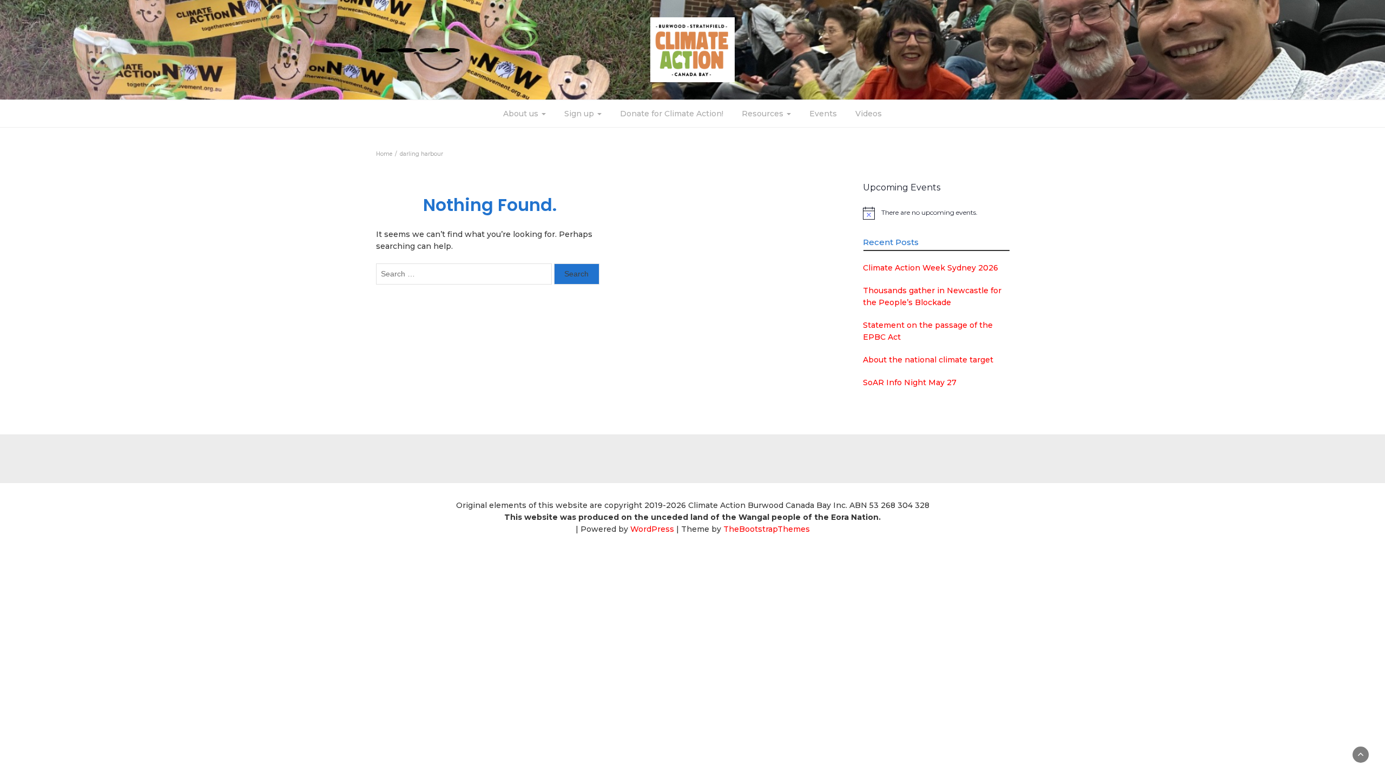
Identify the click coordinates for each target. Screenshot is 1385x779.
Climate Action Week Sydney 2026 (930, 268)
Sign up (580, 113)
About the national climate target (928, 360)
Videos (868, 113)
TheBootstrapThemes (766, 529)
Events (823, 113)
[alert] (936, 213)
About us (521, 113)
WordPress (652, 529)
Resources (764, 113)
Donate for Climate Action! (671, 113)
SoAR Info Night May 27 (910, 382)
